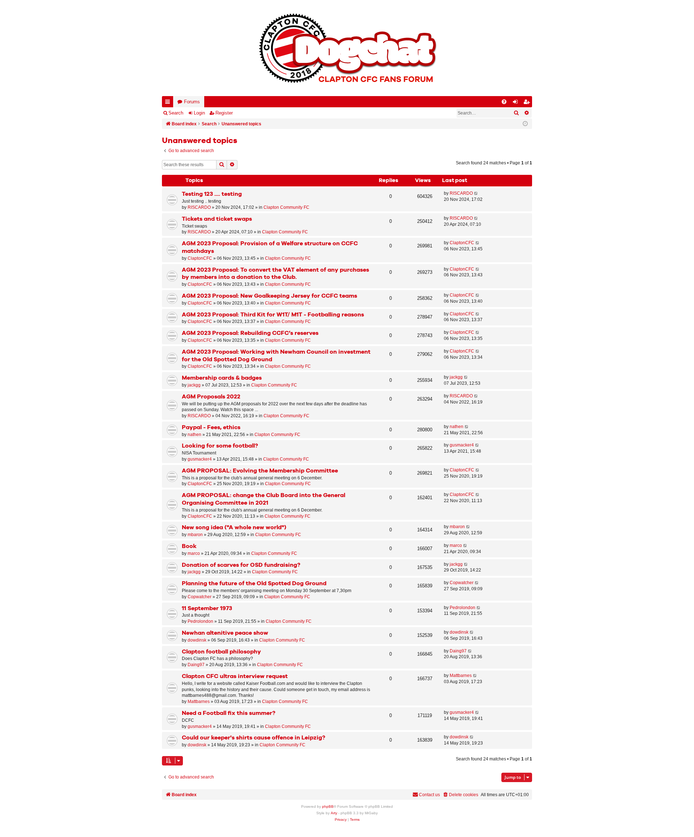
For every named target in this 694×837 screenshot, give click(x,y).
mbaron (195, 534)
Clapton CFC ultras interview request (235, 676)
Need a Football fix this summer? (228, 713)
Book (189, 546)
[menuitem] (504, 101)
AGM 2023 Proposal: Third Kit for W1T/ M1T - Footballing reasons (273, 315)
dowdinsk (197, 640)
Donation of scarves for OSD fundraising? (241, 565)
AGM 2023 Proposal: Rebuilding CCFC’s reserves (250, 333)
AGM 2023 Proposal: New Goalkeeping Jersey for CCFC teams (269, 296)
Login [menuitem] (517, 103)
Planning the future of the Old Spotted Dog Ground (254, 583)
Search (175, 113)
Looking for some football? (220, 446)
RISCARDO (199, 207)
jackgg (194, 385)
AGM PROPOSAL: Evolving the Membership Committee (260, 471)
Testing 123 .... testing (212, 194)
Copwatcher (199, 596)
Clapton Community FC (286, 207)
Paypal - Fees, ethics (211, 427)
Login (199, 113)
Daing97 (196, 664)
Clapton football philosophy (221, 652)
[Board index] (347, 48)
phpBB (328, 806)
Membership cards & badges (222, 378)
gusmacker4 (200, 459)
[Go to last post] (476, 193)
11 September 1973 (207, 608)
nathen (194, 434)
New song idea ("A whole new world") (234, 527)
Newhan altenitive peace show (225, 633)
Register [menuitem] (528, 103)
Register (224, 113)
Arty (334, 813)
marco (194, 553)
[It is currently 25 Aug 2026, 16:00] (525, 124)
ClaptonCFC (200, 258)
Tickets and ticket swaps (217, 219)
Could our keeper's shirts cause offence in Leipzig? (253, 738)
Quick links (169, 103)
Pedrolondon (200, 621)
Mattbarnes (199, 701)
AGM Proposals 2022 (211, 397)
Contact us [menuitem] (429, 794)
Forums (192, 101)
